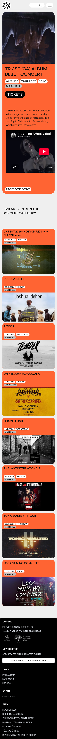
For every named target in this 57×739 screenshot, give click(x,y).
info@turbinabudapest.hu (17, 627)
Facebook (8, 679)
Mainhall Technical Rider (17, 722)
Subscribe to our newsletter (28, 660)
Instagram (8, 675)
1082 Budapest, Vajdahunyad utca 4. (23, 631)
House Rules (9, 709)
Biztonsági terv (11, 726)
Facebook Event (18, 189)
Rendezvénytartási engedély (19, 735)
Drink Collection (12, 714)
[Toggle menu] (49, 5)
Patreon (7, 683)
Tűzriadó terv (10, 731)
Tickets (15, 94)
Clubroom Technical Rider (18, 718)
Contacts (8, 696)
